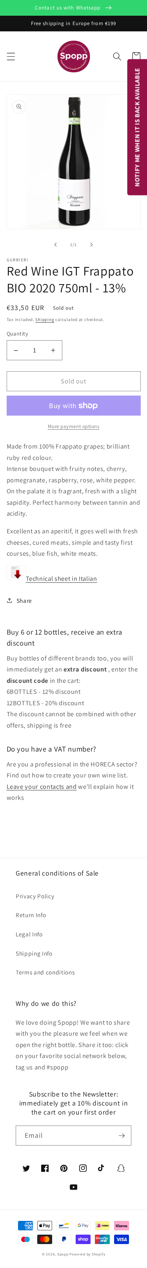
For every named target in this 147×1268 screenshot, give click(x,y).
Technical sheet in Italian (61, 579)
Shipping (44, 319)
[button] (10, 56)
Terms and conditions (45, 972)
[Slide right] (91, 244)
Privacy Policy (35, 896)
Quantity (18, 333)
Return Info (31, 915)
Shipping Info (34, 953)
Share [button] (24, 600)
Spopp (63, 1254)
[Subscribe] (121, 1136)
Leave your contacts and (42, 786)
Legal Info (29, 934)
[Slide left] (55, 244)
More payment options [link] (74, 426)
